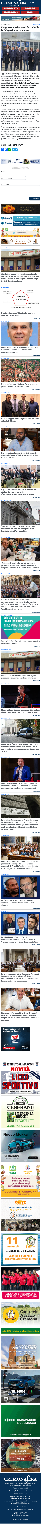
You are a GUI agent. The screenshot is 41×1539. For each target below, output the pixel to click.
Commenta (35, 199)
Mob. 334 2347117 (21, 1514)
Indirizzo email (6, 178)
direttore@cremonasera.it (21, 1498)
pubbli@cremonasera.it (21, 1515)
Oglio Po (30, 12)
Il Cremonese (30, 8)
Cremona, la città (11, 8)
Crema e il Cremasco (10, 12)
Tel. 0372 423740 (21, 1512)
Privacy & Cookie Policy (20, 1519)
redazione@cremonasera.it (21, 1504)
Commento (5, 184)
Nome (3, 172)
